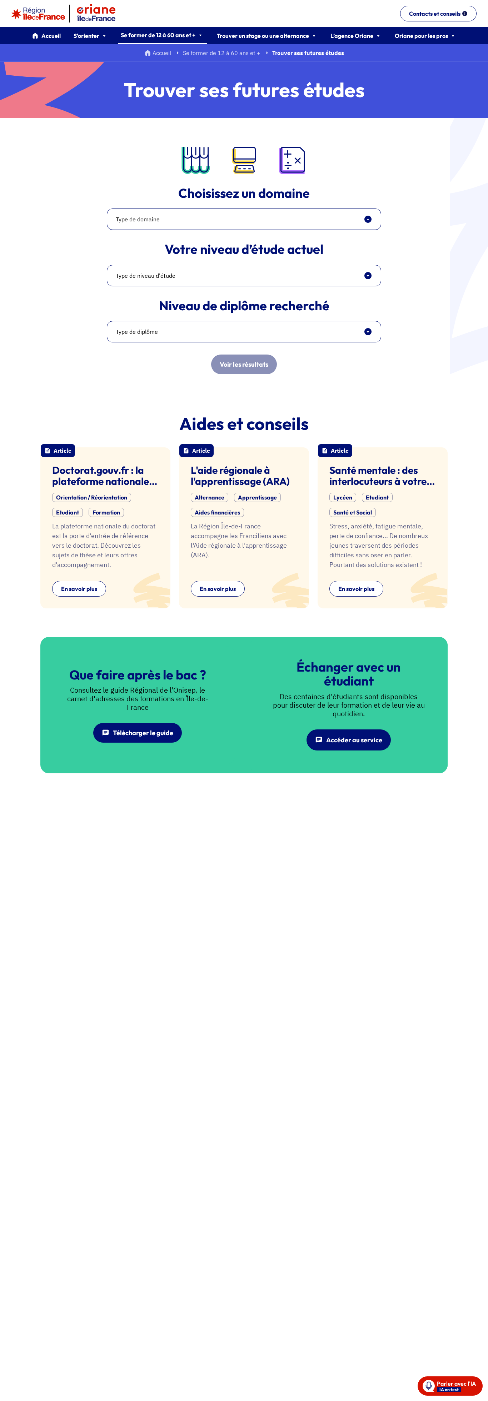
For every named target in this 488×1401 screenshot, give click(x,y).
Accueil (51, 35)
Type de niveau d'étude (145, 275)
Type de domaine (138, 219)
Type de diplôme (137, 331)
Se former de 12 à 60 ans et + (221, 52)
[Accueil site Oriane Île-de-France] (101, 14)
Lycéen (342, 497)
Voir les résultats (244, 364)
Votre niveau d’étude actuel (244, 249)
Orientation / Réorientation (91, 497)
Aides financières (217, 512)
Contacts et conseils (434, 13)
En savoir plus (79, 588)
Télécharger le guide (143, 733)
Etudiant (67, 512)
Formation (106, 512)
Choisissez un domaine (244, 193)
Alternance (209, 497)
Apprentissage (257, 497)
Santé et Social (352, 512)
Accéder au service (354, 740)
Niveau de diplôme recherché (244, 305)
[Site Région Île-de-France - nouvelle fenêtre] (38, 13)
